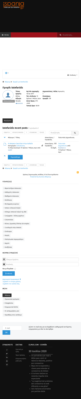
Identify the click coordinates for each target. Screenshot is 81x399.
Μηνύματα (7, 121)
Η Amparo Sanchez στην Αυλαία (20, 144)
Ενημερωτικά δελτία (11, 307)
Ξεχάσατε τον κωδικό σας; (11, 284)
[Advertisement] (54, 16)
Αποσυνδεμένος (9, 101)
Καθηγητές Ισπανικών (12, 192)
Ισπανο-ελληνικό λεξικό (12, 208)
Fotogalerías (9, 303)
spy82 (10, 150)
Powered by (34, 177)
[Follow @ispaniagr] (7, 353)
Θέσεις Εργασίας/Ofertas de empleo (17, 224)
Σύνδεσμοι (8, 231)
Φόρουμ (7, 295)
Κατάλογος (8, 200)
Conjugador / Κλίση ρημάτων (14, 216)
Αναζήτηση (8, 247)
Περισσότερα (15, 157)
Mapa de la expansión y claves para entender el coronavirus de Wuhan (40, 368)
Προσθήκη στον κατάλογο (13, 315)
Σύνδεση (8, 273)
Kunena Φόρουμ (45, 177)
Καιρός (7, 235)
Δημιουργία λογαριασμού (11, 279)
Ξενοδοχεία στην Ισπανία (13, 227)
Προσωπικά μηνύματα (12, 299)
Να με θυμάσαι (8, 269)
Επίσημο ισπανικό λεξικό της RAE (15, 212)
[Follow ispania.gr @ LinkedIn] (7, 357)
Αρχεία (7, 243)
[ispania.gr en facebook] (7, 350)
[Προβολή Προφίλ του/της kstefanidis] (9, 97)
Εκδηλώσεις (20, 146)
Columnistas (9, 220)
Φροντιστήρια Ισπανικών (13, 188)
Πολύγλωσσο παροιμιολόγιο (14, 239)
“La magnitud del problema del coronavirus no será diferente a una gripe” (42, 383)
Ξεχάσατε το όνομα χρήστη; (12, 281)
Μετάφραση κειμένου (12, 204)
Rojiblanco (62, 148)
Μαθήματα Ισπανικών (12, 196)
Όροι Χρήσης (20, 355)
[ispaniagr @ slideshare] (7, 364)
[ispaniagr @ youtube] (7, 361)
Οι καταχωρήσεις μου (12, 311)
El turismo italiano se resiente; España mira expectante (39, 376)
